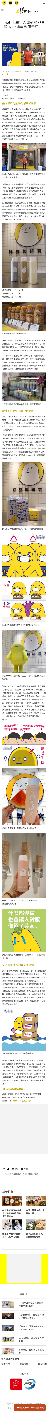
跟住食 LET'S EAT (31, 71)
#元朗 (25, 1174)
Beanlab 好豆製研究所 (22, 1100)
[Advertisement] (24, 1129)
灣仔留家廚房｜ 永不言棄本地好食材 (35, 1235)
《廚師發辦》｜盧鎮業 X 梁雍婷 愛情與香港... (31, 1316)
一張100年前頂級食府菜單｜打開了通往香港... (32, 1304)
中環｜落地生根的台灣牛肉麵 (35, 1212)
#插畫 (30, 1174)
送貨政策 (5, 1364)
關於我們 (38, 1404)
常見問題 (42, 1364)
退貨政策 (24, 1364)
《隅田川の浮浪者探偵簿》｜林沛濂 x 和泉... (31, 1328)
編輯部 (18, 71)
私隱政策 (28, 1404)
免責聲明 (10, 1404)
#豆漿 (36, 1174)
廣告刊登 (19, 1404)
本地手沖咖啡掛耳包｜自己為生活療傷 (11, 1235)
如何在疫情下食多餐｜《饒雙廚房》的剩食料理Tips (11, 1213)
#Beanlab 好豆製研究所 (12, 1174)
